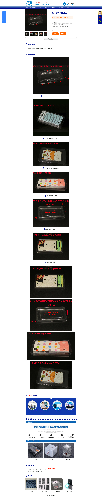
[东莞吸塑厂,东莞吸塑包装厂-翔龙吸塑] (38, 3)
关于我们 (67, 7)
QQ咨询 (100, 18)
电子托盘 (31, 491)
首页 (27, 7)
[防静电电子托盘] (44, 490)
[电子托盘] (31, 490)
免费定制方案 (55, 33)
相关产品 (4, 18)
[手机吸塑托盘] (69, 490)
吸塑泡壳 (40, 7)
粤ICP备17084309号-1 (51, 495)
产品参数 (4, 11)
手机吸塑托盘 (69, 491)
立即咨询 (4, 22)
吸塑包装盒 (47, 7)
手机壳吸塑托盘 (57, 491)
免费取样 (63, 33)
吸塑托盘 (53, 7)
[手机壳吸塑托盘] (56, 490)
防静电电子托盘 (44, 491)
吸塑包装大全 (60, 7)
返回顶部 (4, 20)
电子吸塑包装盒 (33, 7)
